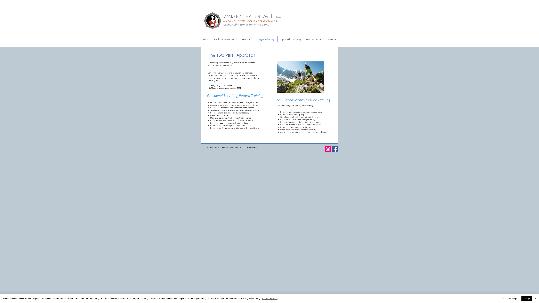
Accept (527, 298)
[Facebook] (335, 149)
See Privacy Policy (270, 298)
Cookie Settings (510, 298)
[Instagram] (328, 149)
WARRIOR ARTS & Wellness (252, 16)
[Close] (535, 298)
